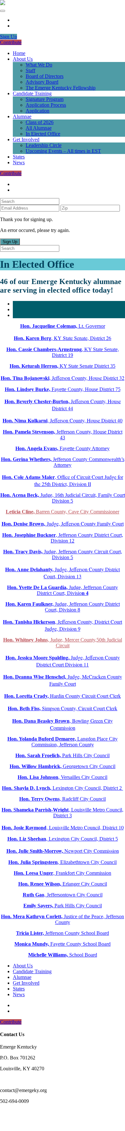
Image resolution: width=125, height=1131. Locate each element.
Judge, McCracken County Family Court (62, 680)
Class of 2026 (40, 122)
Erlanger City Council (62, 884)
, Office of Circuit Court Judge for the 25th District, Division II (62, 480)
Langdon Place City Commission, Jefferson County (74, 741)
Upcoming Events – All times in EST (63, 151)
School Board (62, 955)
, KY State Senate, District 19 (62, 352)
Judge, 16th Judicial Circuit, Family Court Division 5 (62, 498)
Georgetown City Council (62, 766)
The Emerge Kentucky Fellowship (61, 87)
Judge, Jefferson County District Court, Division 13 (62, 573)
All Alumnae (39, 128)
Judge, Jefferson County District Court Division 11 (62, 661)
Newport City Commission (62, 850)
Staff (30, 70)
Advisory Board (42, 82)
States (19, 156)
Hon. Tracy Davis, (23, 551)
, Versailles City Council (62, 777)
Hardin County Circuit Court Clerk (62, 695)
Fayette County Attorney (85, 448)
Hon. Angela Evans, (37, 448)
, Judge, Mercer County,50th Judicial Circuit (62, 642)
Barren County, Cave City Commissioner (62, 511)
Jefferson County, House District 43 (62, 434)
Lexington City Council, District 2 (62, 788)
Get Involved (26, 139)
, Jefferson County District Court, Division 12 (62, 537)
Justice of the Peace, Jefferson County (62, 919)
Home (19, 53)
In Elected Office (43, 133)
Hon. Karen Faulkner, (30, 604)
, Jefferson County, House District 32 (62, 377)
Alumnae (22, 116)
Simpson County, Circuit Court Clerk (79, 708)
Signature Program (44, 99)
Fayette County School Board (62, 944)
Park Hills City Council (62, 755)
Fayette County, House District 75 (86, 389)
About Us (23, 59)
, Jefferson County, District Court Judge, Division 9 (62, 625)
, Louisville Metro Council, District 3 (62, 812)
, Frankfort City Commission (62, 873)
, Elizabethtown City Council (62, 862)
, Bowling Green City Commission (62, 724)
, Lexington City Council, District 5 (62, 839)
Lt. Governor (62, 326)
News (19, 162)
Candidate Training (32, 93)
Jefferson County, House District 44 (62, 405)
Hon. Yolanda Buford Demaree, (41, 739)
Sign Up (8, 36)
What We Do (39, 64)
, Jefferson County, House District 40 (62, 420)
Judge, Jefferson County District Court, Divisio (62, 590)
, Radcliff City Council (62, 799)
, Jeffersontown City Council (63, 894)
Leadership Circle (44, 145)
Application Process (46, 105)
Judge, (51, 551)
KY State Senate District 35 (62, 366)
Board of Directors (44, 76)
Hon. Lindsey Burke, (28, 389)
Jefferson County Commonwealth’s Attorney (62, 462)
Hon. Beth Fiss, (25, 708)
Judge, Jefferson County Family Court (63, 523)
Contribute (10, 42)
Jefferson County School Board (62, 933)
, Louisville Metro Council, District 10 (63, 827)
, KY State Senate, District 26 (62, 338)
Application (37, 110)
